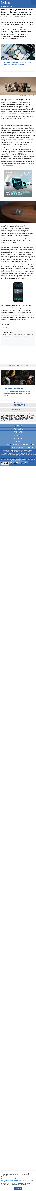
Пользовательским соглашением (11, 1180)
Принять (18, 1188)
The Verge (6, 328)
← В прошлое (18, 405)
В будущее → (18, 410)
